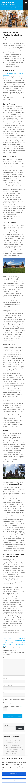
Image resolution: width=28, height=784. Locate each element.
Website (5, 692)
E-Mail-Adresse (7, 685)
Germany (9, 632)
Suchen (6, 725)
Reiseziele (12, 630)
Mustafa (19, 39)
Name (5, 679)
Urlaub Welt (8, 2)
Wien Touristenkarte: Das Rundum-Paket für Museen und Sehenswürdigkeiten (14, 751)
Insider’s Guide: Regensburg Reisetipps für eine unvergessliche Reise (8, 642)
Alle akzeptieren (14, 773)
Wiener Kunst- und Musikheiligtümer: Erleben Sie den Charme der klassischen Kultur (14, 741)
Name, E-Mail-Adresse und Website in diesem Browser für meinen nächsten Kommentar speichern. (14, 701)
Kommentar (6, 658)
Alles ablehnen (14, 781)
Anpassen (14, 777)
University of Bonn (16, 632)
